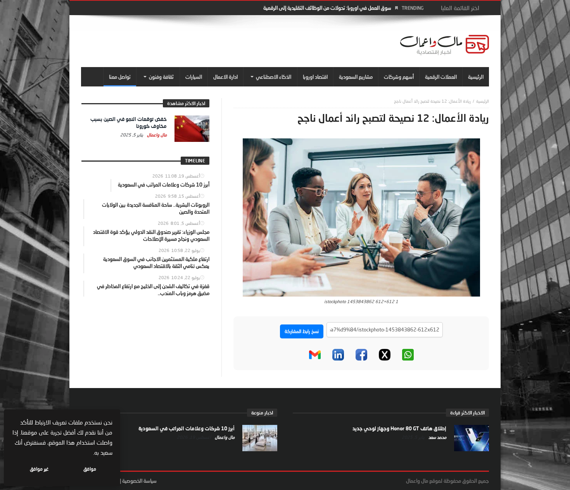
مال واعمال (156, 134)
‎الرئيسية (482, 101)
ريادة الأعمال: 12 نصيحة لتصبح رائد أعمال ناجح (432, 101)
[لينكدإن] (338, 354)
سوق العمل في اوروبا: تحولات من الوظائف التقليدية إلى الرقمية (327, 8)
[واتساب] (408, 354)
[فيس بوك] (361, 354)
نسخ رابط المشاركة (302, 331)
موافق (89, 469)
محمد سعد (436, 437)
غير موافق (39, 469)
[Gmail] (315, 354)
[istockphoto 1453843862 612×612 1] (361, 216)
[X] (384, 354)
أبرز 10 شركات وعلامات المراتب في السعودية (186, 428)
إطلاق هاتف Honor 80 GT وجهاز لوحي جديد (399, 428)
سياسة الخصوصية (139, 481)
